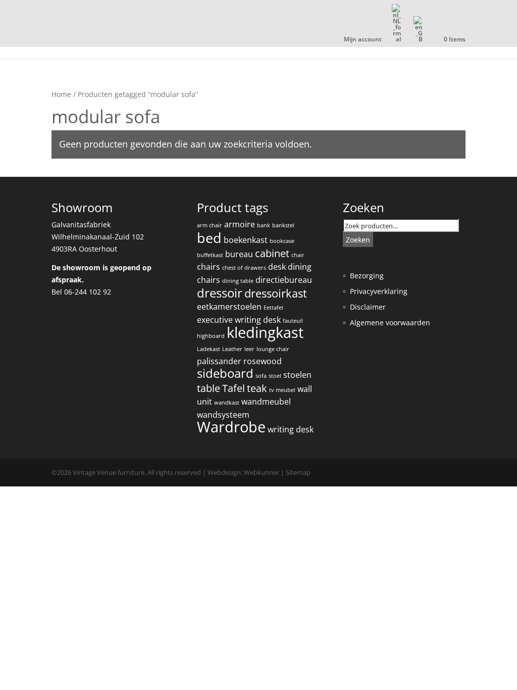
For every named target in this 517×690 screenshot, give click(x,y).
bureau (239, 254)
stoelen (297, 374)
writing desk (291, 429)
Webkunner (261, 472)
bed (209, 237)
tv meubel (282, 389)
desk (277, 266)
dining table (237, 280)
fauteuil (293, 320)
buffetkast (210, 255)
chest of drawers (244, 267)
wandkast (226, 402)
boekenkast (246, 239)
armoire (239, 224)
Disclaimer (368, 307)
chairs (208, 266)
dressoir (219, 293)
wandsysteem (223, 414)
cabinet (272, 253)
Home (61, 94)
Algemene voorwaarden (390, 322)
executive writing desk (239, 319)
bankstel (283, 225)
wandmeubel (266, 401)
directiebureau (283, 279)
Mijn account (363, 39)
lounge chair (272, 349)
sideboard (225, 373)
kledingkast (265, 332)
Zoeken (358, 239)
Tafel (233, 388)
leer (249, 349)
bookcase (282, 240)
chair (297, 255)
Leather (232, 349)
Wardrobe (231, 427)
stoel (275, 375)
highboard (211, 335)
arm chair (209, 225)
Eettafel (273, 307)
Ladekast (208, 349)
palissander (219, 361)
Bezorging (367, 275)
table (208, 388)
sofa (261, 375)
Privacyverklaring (378, 291)
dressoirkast (275, 293)
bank (263, 225)
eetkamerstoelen (229, 306)
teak (257, 388)
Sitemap (298, 472)
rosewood (262, 361)
